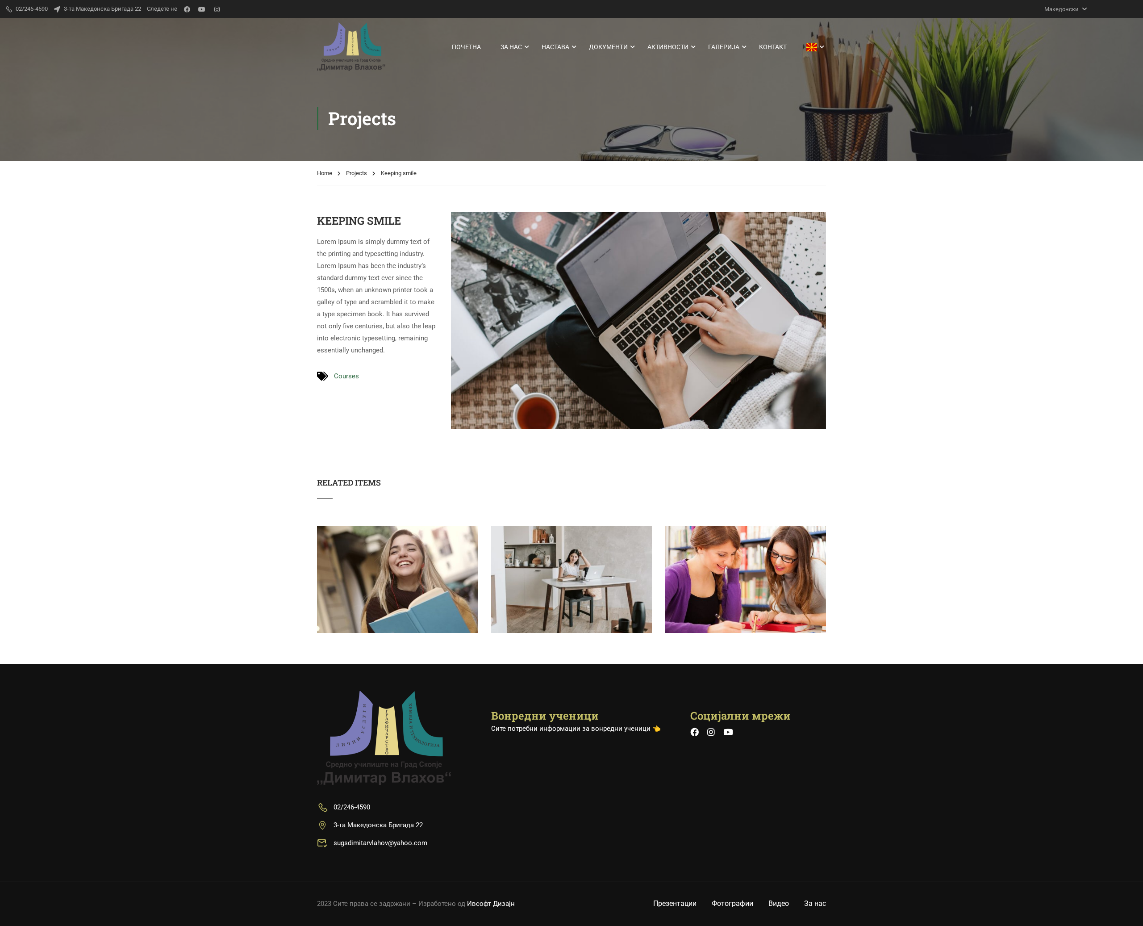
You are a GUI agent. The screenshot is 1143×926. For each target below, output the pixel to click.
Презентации (675, 903)
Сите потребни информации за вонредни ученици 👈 (576, 729)
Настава (555, 46)
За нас (511, 46)
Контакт (773, 46)
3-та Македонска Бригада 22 (102, 8)
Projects (356, 173)
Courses (346, 376)
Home (324, 173)
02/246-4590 (352, 807)
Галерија (723, 46)
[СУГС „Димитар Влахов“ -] (351, 46)
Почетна (466, 46)
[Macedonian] (811, 47)
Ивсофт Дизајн (491, 904)
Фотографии (732, 903)
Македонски (1061, 9)
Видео (778, 903)
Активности (667, 46)
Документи (608, 46)
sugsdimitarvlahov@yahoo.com (380, 843)
